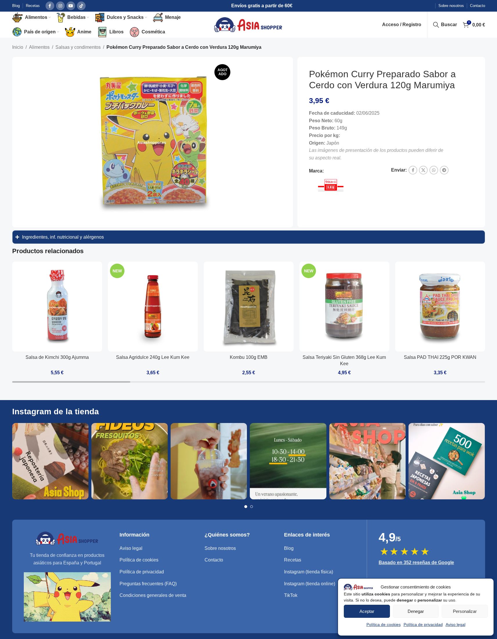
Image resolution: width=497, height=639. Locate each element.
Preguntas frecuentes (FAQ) (148, 583)
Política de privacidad (423, 624)
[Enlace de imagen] (67, 538)
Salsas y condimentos (78, 47)
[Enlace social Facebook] (50, 5)
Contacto (214, 559)
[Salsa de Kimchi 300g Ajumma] (57, 307)
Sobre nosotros (220, 548)
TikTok (290, 595)
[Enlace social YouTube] (70, 5)
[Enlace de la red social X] (423, 170)
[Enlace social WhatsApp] (433, 170)
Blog (289, 548)
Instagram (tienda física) (308, 571)
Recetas (292, 559)
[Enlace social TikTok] (81, 5)
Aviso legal (455, 624)
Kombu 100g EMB (249, 357)
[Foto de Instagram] (50, 461)
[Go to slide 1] (245, 506)
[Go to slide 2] (251, 506)
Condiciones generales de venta (153, 595)
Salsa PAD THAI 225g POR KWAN (440, 357)
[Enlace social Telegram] (444, 170)
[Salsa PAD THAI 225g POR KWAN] (440, 307)
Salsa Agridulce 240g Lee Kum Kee (152, 357)
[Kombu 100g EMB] (249, 307)
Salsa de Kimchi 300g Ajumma (57, 357)
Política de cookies (383, 624)
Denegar (416, 611)
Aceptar (366, 611)
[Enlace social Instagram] (60, 5)
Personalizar (465, 611)
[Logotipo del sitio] (248, 24)
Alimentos (39, 47)
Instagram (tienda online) (309, 583)
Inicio (17, 47)
